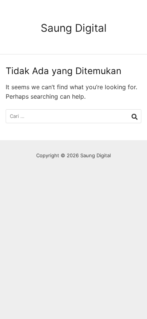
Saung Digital (74, 28)
